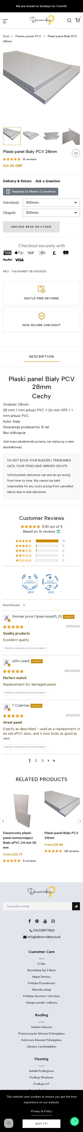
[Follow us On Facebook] (29, 921)
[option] (41, 86)
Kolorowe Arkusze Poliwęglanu (41, 1040)
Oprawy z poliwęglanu (41, 1046)
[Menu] (10, 20)
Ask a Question (47, 181)
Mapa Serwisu (41, 976)
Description (41, 356)
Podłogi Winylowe (41, 1077)
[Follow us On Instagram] (53, 921)
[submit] (76, 906)
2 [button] (36, 761)
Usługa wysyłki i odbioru (41, 1002)
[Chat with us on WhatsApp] (74, 1121)
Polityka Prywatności (41, 983)
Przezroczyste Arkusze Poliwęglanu (41, 1033)
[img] (13, 627)
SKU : (7, 271)
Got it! (41, 1123)
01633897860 (44, 930)
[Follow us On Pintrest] (37, 921)
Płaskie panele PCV (29, 36)
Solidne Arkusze (41, 1027)
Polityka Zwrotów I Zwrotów (41, 996)
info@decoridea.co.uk (44, 937)
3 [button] (43, 761)
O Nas (41, 964)
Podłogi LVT (42, 1084)
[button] (12, 159)
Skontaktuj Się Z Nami (41, 970)
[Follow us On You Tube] (45, 921)
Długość (9, 213)
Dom (6, 36)
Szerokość (11, 202)
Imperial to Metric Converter (34, 191)
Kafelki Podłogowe (41, 1071)
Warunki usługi (41, 989)
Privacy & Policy (41, 1111)
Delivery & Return (17, 181)
